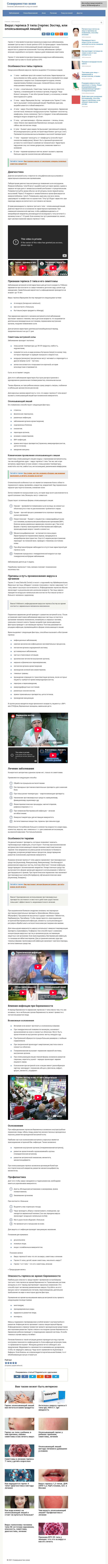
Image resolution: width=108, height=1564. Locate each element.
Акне (44, 13)
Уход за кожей (66, 13)
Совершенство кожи (21, 3)
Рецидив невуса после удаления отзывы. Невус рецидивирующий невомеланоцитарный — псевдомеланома (92, 87)
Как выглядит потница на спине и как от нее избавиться (92, 53)
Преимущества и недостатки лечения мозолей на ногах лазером (92, 42)
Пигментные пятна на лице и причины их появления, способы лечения (90, 32)
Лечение (53, 13)
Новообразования (30, 13)
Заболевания (14, 13)
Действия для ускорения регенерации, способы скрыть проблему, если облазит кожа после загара (92, 100)
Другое (79, 13)
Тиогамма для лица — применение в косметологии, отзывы (91, 74)
